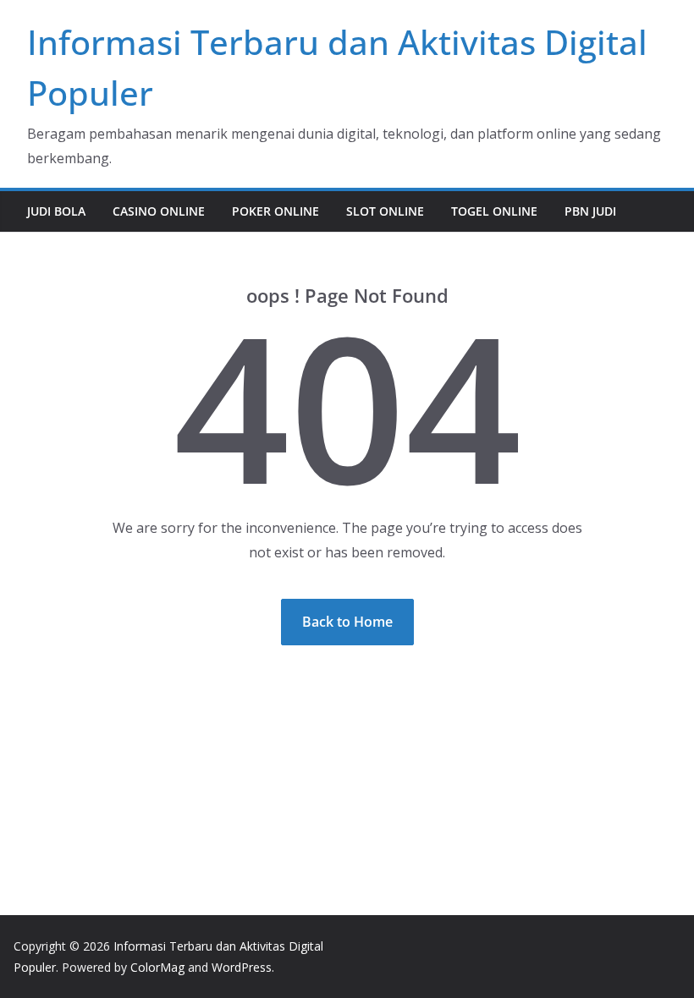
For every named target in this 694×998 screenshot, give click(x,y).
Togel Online (494, 211)
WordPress (242, 967)
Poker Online (275, 211)
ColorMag (157, 967)
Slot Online (385, 211)
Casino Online (159, 211)
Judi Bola (56, 211)
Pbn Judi (590, 211)
